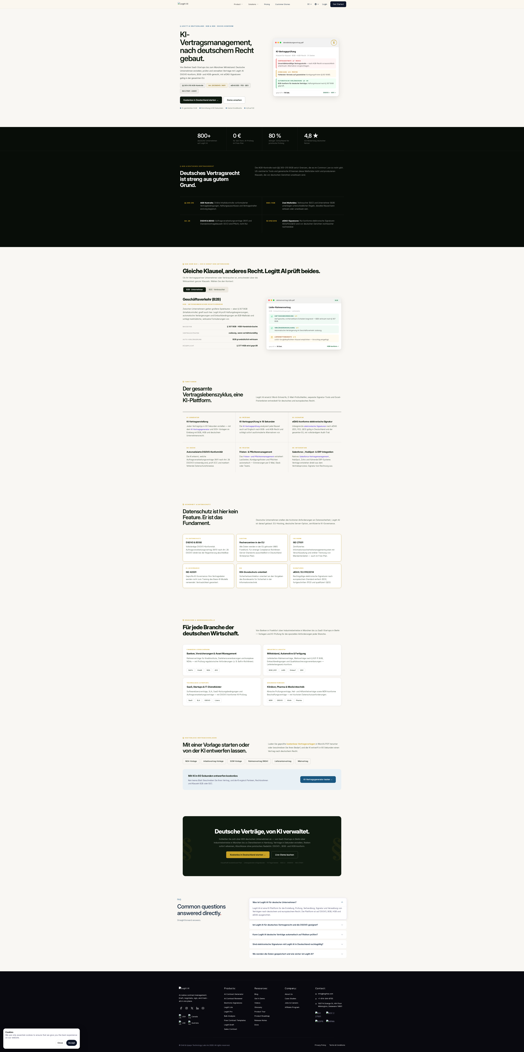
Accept (71, 1043)
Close (60, 1043)
